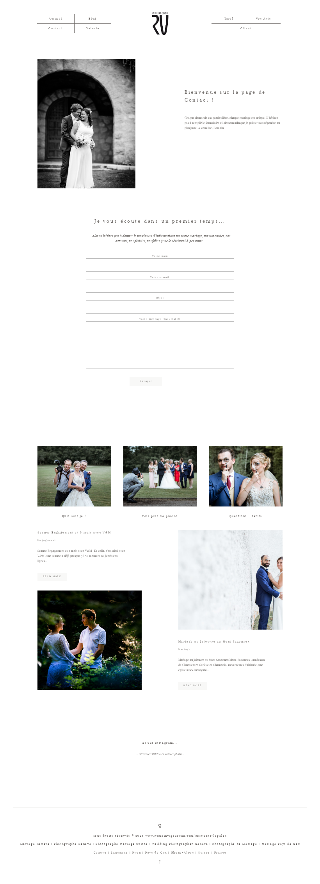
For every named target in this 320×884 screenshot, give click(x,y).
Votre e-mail (159, 277)
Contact (55, 28)
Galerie (93, 28)
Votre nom (160, 256)
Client (246, 28)
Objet (160, 297)
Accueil (55, 18)
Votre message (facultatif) (159, 318)
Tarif (228, 18)
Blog (92, 18)
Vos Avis (263, 18)
